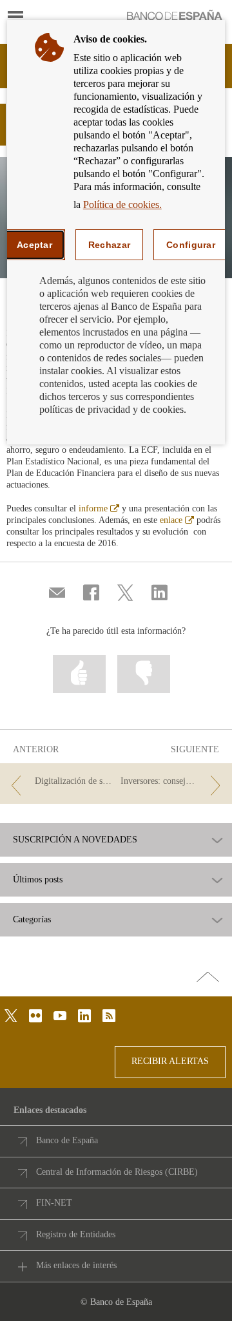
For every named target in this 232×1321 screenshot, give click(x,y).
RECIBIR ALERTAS (170, 1061)
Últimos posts (38, 879)
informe (99, 508)
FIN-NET (54, 1203)
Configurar (190, 245)
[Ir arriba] (208, 977)
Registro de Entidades (75, 1234)
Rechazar (109, 245)
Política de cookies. (122, 204)
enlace (177, 520)
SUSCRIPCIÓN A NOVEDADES (75, 839)
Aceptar (34, 245)
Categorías (32, 919)
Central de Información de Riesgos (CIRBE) (117, 1172)
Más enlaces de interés (76, 1265)
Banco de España (67, 1140)
